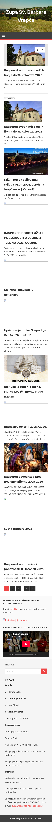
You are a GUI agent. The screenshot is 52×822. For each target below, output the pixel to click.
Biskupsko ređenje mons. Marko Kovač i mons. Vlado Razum (23, 391)
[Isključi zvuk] (41, 654)
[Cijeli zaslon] (45, 654)
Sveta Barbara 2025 (18, 528)
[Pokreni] (6, 654)
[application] (26, 644)
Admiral (38, 818)
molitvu (14, 609)
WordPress (25, 818)
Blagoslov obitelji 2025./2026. (25, 426)
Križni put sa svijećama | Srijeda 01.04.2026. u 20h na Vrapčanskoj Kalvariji (24, 184)
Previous (37, 50)
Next (42, 50)
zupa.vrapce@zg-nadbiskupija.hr (27, 805)
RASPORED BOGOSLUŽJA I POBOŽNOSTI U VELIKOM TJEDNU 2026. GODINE (23, 238)
